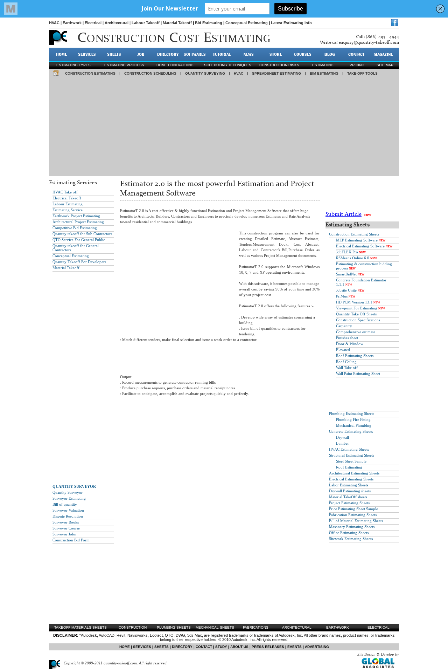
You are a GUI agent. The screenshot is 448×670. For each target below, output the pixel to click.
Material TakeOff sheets (348, 497)
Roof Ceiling (346, 362)
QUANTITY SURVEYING (205, 73)
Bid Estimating (208, 23)
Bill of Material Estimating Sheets (356, 521)
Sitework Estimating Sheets (351, 538)
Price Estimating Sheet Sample (353, 509)
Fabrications (255, 627)
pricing (357, 65)
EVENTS (294, 647)
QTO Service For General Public (78, 240)
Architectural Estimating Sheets (354, 473)
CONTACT (356, 54)
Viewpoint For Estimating (356, 308)
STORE (276, 54)
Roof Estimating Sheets (354, 356)
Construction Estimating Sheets (354, 234)
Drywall (342, 437)
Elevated (343, 350)
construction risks (279, 65)
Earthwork (72, 23)
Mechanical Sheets (215, 627)
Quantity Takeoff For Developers (79, 262)
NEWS (249, 54)
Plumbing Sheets (174, 627)
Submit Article (344, 214)
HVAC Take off (65, 192)
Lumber (342, 443)
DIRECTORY (167, 54)
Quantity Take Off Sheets (356, 314)
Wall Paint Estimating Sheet (358, 373)
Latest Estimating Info (291, 23)
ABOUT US (239, 647)
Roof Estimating (349, 467)
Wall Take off (347, 367)
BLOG (329, 54)
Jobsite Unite (346, 290)
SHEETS (114, 54)
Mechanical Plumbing (353, 425)
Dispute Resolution (67, 516)
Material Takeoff (177, 23)
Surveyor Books (65, 522)
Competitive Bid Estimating (74, 228)
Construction (133, 627)
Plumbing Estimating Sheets (351, 413)
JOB (141, 54)
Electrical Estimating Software (360, 246)
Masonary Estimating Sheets (351, 527)
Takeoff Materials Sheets (80, 627)
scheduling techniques (227, 65)
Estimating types (73, 65)
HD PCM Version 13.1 (354, 302)
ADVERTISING (317, 647)
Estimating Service (67, 210)
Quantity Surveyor (67, 492)
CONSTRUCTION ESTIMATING (90, 73)
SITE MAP (385, 65)
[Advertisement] (224, 127)
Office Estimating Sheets (349, 533)
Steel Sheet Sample (351, 461)
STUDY (221, 647)
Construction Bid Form (71, 540)
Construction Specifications (358, 320)
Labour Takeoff (146, 23)
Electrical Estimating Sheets (351, 479)
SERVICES (87, 54)
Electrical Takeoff (66, 198)
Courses (303, 54)
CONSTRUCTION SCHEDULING (150, 73)
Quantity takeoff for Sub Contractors (82, 234)
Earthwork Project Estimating (76, 216)
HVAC (54, 23)
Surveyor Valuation (68, 510)
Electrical (93, 23)
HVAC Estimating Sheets (349, 449)
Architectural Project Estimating (78, 222)
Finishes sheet (347, 338)
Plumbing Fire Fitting (353, 419)
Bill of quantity (64, 504)
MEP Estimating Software (357, 240)
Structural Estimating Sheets (351, 455)
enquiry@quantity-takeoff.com (368, 42)
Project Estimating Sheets (349, 503)
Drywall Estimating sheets (350, 491)
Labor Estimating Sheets (348, 485)
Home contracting (175, 65)
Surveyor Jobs (64, 534)
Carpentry (344, 326)
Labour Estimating (67, 204)
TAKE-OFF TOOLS (362, 73)
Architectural (116, 23)
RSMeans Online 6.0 (352, 258)
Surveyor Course (66, 528)
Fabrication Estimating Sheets (353, 515)
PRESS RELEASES (268, 647)
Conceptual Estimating (246, 23)
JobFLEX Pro (347, 252)
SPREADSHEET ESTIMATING (276, 73)
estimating (323, 65)
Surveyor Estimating (69, 498)
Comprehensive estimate (355, 332)
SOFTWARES (195, 54)
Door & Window (349, 344)
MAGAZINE (383, 54)
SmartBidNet (346, 274)
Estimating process (124, 65)
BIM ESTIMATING (324, 73)
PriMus (342, 296)
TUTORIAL (222, 54)
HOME (61, 54)
